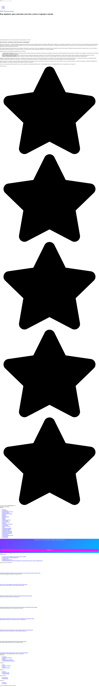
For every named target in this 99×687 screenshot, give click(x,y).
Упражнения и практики (7, 532)
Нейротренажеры (5, 516)
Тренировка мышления (6, 529)
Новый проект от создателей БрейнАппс (10, 557)
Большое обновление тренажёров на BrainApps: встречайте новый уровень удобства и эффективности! (22, 560)
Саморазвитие (5, 525)
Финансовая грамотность (7, 533)
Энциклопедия (5, 536)
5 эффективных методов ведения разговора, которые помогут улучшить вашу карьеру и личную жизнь (20, 572)
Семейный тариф (5, 673)
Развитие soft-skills (6, 667)
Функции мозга (5, 534)
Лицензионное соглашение (7, 659)
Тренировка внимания (6, 528)
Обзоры (3, 518)
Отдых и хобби (5, 520)
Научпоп (4, 514)
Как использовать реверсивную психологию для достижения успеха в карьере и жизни (17, 618)
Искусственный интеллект (7, 511)
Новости (4, 517)
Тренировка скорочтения (7, 531)
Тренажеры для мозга (6, 665)
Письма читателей (5, 521)
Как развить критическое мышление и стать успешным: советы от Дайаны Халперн (16, 629)
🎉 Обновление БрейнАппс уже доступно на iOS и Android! (14, 556)
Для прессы (4, 683)
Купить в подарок (5, 672)
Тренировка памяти (6, 530)
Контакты (4, 682)
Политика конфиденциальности (8, 660)
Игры (3, 6)
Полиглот (4, 522)
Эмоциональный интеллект (7, 535)
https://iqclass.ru (5, 678)
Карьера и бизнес (5, 512)
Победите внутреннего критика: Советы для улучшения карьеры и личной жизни (16, 595)
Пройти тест (49, 550)
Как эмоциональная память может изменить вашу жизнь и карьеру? (13, 641)
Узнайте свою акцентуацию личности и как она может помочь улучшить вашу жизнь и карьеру (18, 607)
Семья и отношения (6, 526)
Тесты (3, 8)
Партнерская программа (7, 657)
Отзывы (3, 658)
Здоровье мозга (5, 510)
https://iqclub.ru (5, 677)
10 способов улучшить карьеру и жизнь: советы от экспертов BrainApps (14, 652)
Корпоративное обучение (7, 513)
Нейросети (4, 515)
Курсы (3, 7)
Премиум (4, 671)
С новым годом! (5, 558)
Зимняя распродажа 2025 (7, 559)
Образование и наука (6, 519)
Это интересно (5, 537)
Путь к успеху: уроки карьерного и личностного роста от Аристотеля (13, 584)
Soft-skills (4, 509)
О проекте (4, 656)
